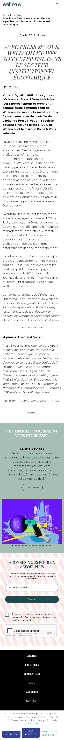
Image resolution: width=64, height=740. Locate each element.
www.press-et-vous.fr (45, 400)
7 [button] (33, 545)
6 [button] (29, 545)
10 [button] (43, 545)
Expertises (32, 665)
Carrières (32, 692)
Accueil (7, 15)
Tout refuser (11, 734)
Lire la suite (32, 487)
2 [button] (16, 545)
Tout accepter (30, 732)
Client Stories (32, 448)
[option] (32, 494)
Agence (32, 656)
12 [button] (50, 545)
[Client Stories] (32, 521)
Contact (32, 701)
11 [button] (46, 545)
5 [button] (26, 545)
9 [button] (40, 545)
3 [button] (19, 545)
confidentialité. (32, 723)
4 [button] (23, 545)
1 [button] (12, 545)
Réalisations (32, 674)
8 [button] (36, 545)
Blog (19, 15)
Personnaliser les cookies (49, 733)
